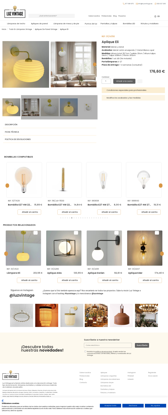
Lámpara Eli (13, 272)
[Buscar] (72, 16)
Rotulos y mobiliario (108, 393)
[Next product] (165, 29)
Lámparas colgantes (109, 376)
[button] (67, 24)
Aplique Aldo (54, 272)
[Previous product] (162, 29)
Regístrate (152, 372)
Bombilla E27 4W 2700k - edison (106, 204)
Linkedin (131, 379)
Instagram (132, 372)
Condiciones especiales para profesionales (126, 90)
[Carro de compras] (147, 16)
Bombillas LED (106, 386)
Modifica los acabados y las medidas (124, 97)
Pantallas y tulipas (108, 389)
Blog (115, 16)
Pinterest (131, 376)
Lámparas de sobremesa (110, 379)
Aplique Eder (135, 272)
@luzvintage (22, 295)
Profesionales (107, 16)
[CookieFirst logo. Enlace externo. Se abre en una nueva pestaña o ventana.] (3, 401)
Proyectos (122, 16)
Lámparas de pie (107, 382)
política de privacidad (103, 351)
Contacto (83, 382)
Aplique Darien (96, 272)
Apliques (104, 372)
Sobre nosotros (94, 16)
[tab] (133, 90)
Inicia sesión (153, 376)
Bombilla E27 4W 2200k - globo (25, 204)
